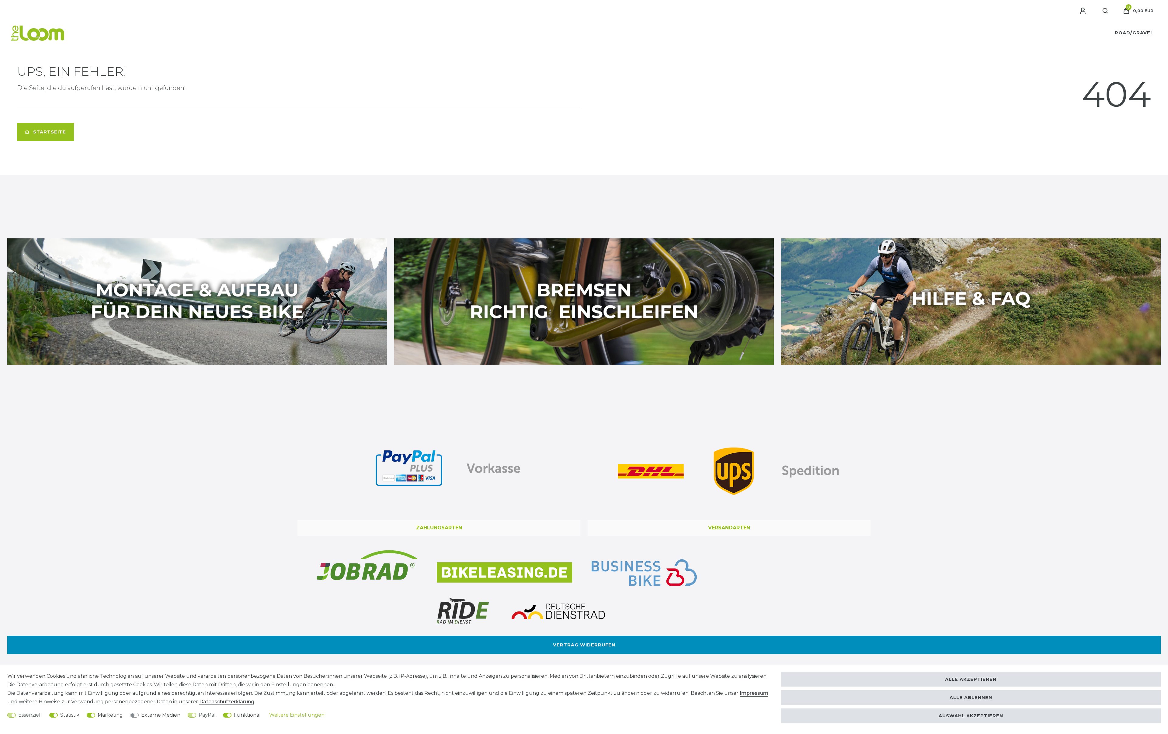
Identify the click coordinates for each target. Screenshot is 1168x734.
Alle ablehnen (971, 697)
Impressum (754, 693)
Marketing (110, 715)
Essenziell (30, 715)
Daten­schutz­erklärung (226, 702)
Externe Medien (160, 715)
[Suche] (1105, 11)
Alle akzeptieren (970, 679)
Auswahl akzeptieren (971, 715)
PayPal (207, 715)
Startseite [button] (49, 132)
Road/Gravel (1134, 33)
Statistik (69, 715)
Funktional (247, 715)
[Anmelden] (1083, 11)
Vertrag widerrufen (584, 645)
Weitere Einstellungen (297, 715)
